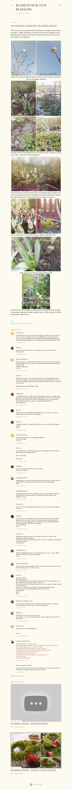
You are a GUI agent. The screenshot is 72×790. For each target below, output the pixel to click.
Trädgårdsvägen (21, 491)
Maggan (18, 393)
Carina (18, 375)
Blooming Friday (29, 323)
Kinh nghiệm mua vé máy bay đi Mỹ (26, 644)
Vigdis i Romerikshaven (23, 601)
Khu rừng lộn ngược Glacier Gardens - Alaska (29, 647)
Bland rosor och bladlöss (31, 7)
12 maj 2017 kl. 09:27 (21, 416)
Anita (17, 448)
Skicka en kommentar (17, 676)
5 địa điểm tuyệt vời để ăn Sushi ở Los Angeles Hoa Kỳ (31, 655)
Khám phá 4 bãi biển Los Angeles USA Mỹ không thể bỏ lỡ (33, 650)
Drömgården (20, 550)
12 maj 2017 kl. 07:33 (21, 354)
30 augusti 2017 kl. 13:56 (22, 636)
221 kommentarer (18, 727)
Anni (17, 410)
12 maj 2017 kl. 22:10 (21, 545)
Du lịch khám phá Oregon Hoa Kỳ (26, 653)
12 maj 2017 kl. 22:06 (21, 529)
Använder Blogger (37, 784)
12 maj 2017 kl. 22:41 (21, 558)
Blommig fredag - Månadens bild (29, 723)
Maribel (18, 466)
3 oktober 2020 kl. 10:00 (22, 660)
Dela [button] (12, 321)
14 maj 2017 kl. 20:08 (21, 621)
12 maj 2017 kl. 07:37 (21, 370)
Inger (17, 421)
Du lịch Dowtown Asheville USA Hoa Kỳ (27, 651)
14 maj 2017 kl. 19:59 (21, 607)
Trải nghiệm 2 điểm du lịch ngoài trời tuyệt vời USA (31, 648)
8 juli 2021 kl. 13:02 (20, 672)
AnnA (17, 575)
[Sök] (60, 5)
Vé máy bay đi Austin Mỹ (23, 658)
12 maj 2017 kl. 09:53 (21, 430)
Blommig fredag (20, 323)
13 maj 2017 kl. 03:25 (21, 596)
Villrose (18, 612)
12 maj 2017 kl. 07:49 (21, 405)
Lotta (17, 516)
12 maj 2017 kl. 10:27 (21, 461)
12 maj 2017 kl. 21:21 (21, 511)
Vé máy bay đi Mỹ (21, 656)
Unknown (19, 333)
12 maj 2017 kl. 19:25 (21, 486)
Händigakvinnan (21, 478)
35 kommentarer (18, 773)
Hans (17, 347)
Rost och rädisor (21, 359)
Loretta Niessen (21, 435)
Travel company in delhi (23, 665)
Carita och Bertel (21, 563)
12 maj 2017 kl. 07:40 (21, 388)
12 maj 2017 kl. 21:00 (21, 499)
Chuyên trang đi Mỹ (22, 641)
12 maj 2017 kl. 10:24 (21, 443)
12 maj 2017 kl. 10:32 (21, 472)
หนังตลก (18, 633)
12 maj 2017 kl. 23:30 (21, 570)
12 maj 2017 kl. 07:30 (21, 342)
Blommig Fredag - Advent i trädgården (33, 770)
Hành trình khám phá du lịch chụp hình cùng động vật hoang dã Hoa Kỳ (37, 645)
